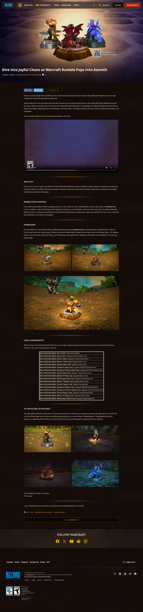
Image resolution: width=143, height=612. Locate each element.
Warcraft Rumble (59, 512)
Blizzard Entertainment (32, 75)
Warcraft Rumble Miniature (43, 512)
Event (31, 512)
